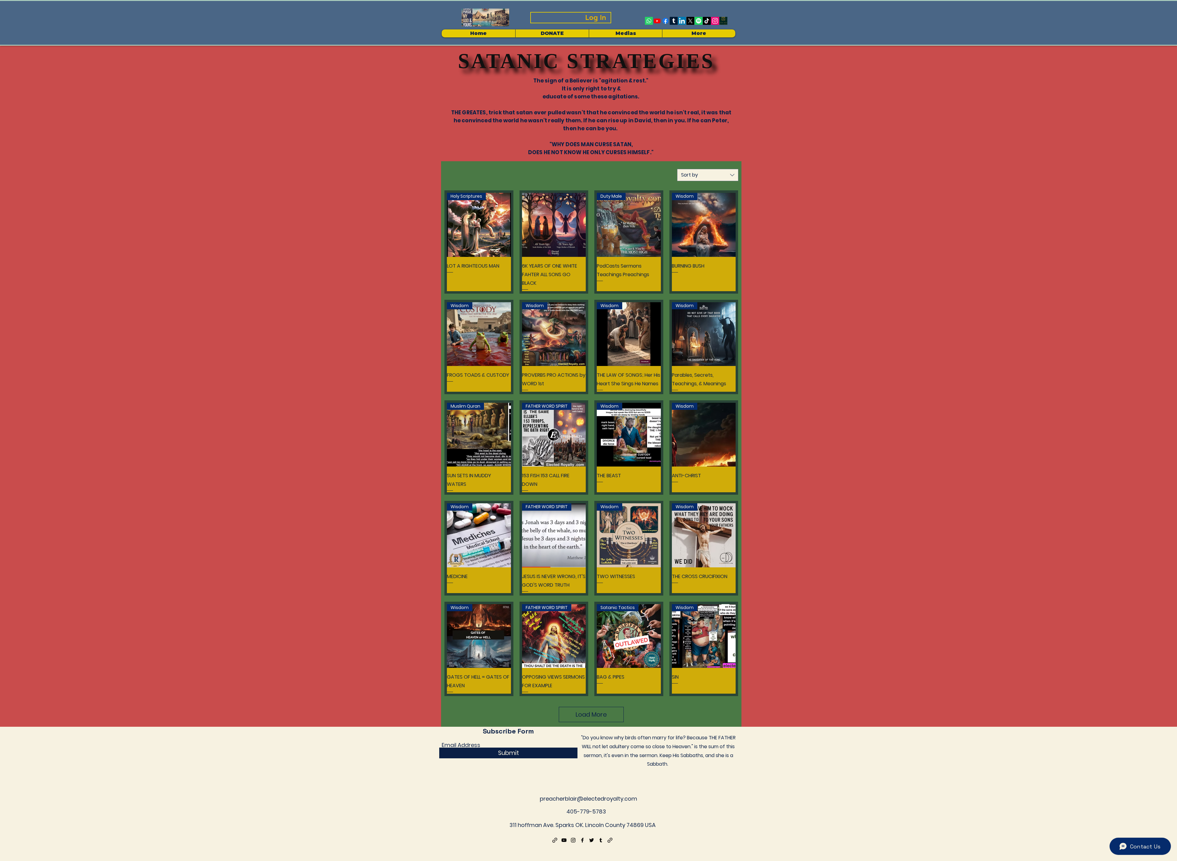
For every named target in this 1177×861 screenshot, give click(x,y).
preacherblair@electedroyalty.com (588, 798)
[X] (690, 21)
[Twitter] (591, 840)
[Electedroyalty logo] (723, 21)
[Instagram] (715, 21)
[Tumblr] (674, 21)
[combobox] (707, 175)
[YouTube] (564, 840)
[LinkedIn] (682, 21)
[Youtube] (657, 21)
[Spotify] (699, 21)
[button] (625, 33)
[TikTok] (707, 21)
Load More (591, 714)
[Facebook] (665, 21)
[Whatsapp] (649, 21)
